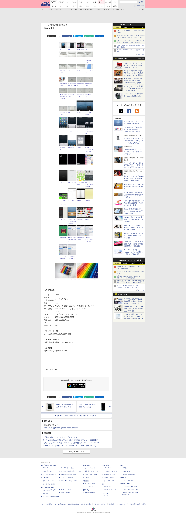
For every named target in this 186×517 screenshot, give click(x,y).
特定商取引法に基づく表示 (138, 504)
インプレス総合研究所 (49, 474)
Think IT (45, 468)
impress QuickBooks (129, 474)
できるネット (47, 493)
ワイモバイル (68, 9)
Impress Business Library (68, 474)
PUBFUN (123, 477)
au (49, 9)
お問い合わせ (62, 504)
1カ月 (141, 27)
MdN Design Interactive (110, 490)
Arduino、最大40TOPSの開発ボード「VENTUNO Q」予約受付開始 (133, 219)
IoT (109, 9)
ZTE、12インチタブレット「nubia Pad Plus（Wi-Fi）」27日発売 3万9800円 (134, 252)
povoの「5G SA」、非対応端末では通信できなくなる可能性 (134, 187)
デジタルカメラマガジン (50, 490)
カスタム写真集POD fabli (130, 489)
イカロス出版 (105, 465)
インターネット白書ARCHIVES (52, 496)
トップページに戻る (76, 452)
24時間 (125, 27)
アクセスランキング (125, 24)
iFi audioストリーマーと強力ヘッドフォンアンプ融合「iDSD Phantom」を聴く (133, 81)
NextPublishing (65, 492)
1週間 (133, 27)
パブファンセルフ (128, 480)
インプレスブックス (67, 489)
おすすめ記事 (122, 294)
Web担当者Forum (48, 471)
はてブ (79, 36)
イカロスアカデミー (109, 481)
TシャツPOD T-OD (91, 474)
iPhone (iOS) (89, 9)
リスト (59, 36)
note (90, 36)
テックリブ (105, 493)
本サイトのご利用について (48, 504)
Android (98, 9)
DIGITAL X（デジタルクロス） (70, 481)
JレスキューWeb (109, 477)
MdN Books (107, 487)
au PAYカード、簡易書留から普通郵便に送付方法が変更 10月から (134, 195)
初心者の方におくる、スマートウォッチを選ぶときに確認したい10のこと (133, 309)
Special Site (122, 59)
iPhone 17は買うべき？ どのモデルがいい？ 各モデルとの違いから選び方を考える (133, 316)
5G (104, 9)
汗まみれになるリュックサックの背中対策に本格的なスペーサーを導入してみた (133, 141)
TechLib (106, 496)
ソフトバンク (57, 9)
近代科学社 (86, 490)
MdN (103, 484)
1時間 (117, 27)
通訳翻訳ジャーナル (109, 474)
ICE (121, 465)
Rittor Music (86, 465)
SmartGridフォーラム (67, 468)
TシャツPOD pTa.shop (130, 486)
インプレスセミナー (67, 477)
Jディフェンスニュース (110, 471)
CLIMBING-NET (89, 487)
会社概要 (111, 504)
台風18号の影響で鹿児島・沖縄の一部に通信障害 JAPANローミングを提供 (134, 203)
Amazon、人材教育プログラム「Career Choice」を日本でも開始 (133, 236)
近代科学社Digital (90, 492)
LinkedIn (101, 36)
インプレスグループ (122, 504)
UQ (76, 9)
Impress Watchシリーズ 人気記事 (129, 260)
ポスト (53, 36)
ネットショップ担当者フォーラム (71, 471)
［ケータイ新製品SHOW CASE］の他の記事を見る (76, 416)
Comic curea (126, 471)
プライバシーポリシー (100, 504)
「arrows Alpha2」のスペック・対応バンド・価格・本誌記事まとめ (133, 152)
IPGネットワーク (125, 483)
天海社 (124, 468)
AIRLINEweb (107, 468)
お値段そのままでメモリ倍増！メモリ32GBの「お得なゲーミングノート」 (133, 65)
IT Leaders (46, 477)
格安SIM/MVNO (117, 9)
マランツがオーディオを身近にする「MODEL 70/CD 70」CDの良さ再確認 (133, 88)
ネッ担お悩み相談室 (49, 484)
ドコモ (44, 9)
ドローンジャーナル (49, 481)
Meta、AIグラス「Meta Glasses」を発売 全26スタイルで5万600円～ (133, 227)
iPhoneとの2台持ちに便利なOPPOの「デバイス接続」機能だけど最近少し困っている (133, 165)
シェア (68, 36)
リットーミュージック (91, 468)
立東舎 (87, 477)
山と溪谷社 (86, 481)
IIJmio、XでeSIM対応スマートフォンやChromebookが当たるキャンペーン (133, 211)
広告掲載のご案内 (73, 504)
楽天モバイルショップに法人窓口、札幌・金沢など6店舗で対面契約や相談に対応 (133, 244)
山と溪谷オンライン (91, 483)
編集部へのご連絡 (86, 504)
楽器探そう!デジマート (91, 471)
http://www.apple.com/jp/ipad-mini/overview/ (61, 428)
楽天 (81, 9)
